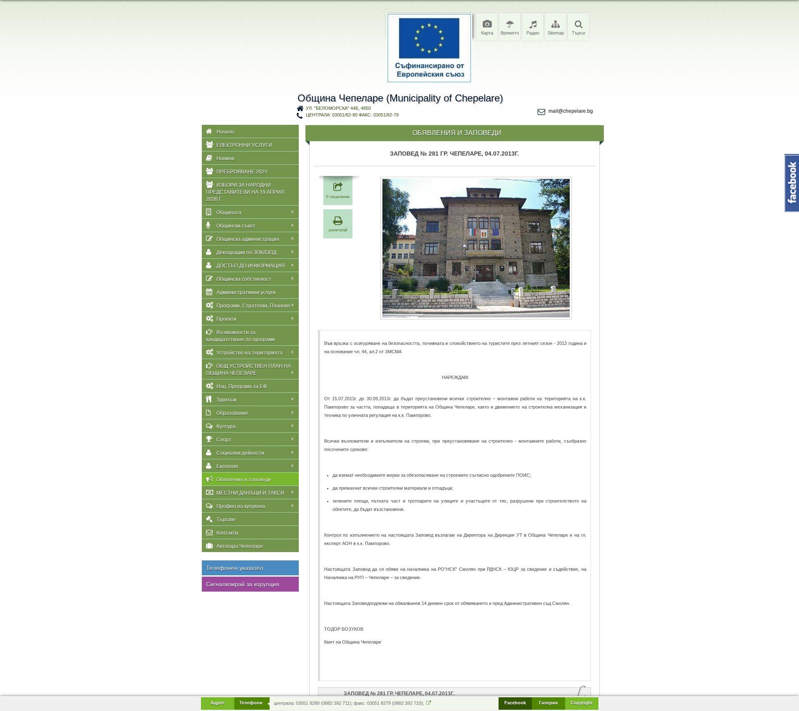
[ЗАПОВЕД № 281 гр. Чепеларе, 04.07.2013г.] (476, 248)
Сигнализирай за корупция (242, 584)
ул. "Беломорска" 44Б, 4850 (338, 108)
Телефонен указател (234, 568)
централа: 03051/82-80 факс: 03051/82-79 (352, 114)
